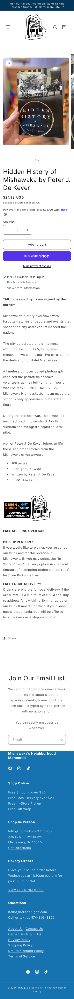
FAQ (38, 934)
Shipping (8, 202)
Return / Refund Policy (26, 951)
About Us (15, 929)
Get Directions (19, 848)
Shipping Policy (20, 945)
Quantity (9, 221)
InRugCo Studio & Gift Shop (35, 987)
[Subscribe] (61, 740)
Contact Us (34, 929)
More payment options (37, 265)
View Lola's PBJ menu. (26, 890)
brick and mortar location (29, 553)
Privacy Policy (19, 940)
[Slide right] (46, 160)
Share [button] (12, 638)
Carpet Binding (20, 934)
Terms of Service (21, 956)
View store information (23, 288)
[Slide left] (27, 160)
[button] (8, 27)
